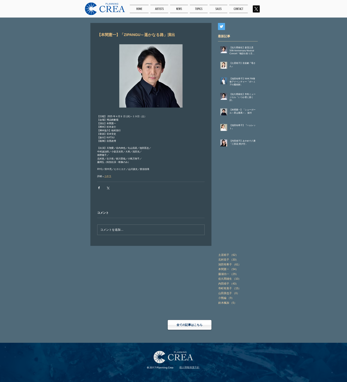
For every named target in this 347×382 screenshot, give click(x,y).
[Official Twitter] (221, 26)
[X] (256, 8)
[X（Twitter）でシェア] (108, 187)
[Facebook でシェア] (99, 187)
